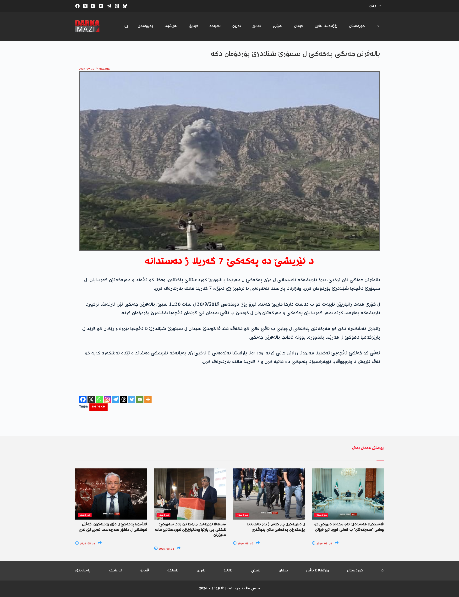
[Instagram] (93, 6)
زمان (372, 6)
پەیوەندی (145, 26)
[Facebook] (77, 6)
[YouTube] (101, 6)
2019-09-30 (86, 69)
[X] (91, 399)
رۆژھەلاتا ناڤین (326, 26)
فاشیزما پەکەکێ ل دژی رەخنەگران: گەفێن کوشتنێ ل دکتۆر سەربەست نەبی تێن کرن (113, 527)
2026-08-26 (324, 544)
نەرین (236, 26)
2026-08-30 (245, 544)
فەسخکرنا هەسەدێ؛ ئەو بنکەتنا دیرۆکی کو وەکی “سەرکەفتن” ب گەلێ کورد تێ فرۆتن (349, 527)
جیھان (298, 26)
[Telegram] (109, 6)
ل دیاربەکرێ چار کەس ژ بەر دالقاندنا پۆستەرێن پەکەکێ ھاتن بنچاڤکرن (276, 527)
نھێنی (278, 26)
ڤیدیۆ (193, 26)
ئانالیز (257, 26)
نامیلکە (215, 26)
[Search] (126, 26)
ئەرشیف (171, 26)
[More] (148, 399)
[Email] (139, 399)
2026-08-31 (87, 544)
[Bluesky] (125, 6)
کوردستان (357, 26)
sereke (98, 407)
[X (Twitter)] (85, 6)
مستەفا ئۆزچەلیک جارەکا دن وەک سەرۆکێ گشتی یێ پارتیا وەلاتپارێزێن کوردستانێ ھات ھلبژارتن (190, 530)
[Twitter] (131, 399)
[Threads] (117, 6)
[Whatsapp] (99, 399)
